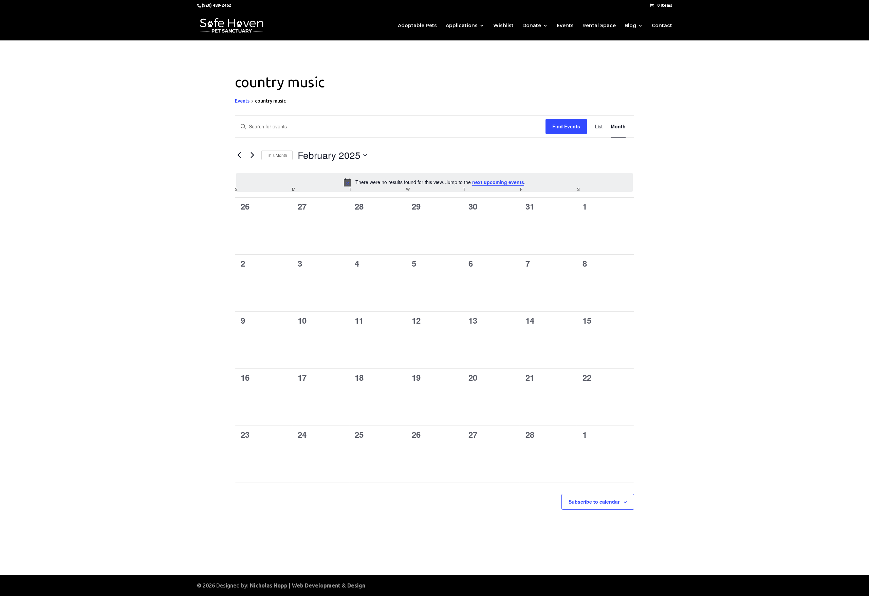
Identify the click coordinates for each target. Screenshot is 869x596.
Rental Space (599, 26)
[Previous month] (239, 155)
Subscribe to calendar (594, 501)
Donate (531, 26)
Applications (462, 26)
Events (565, 26)
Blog (630, 26)
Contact (662, 26)
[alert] (434, 182)
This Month (277, 155)
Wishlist (503, 26)
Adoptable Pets (417, 26)
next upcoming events (498, 182)
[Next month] (252, 155)
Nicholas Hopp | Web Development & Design (307, 585)
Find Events (566, 126)
